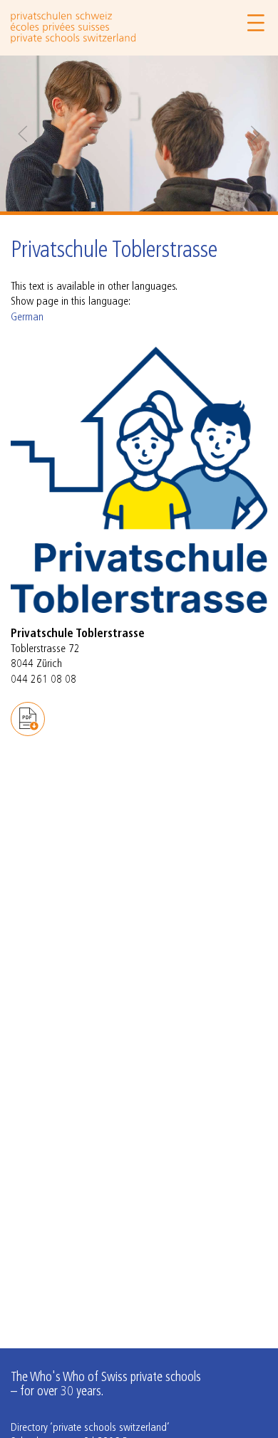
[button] (23, 134)
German (27, 317)
